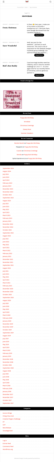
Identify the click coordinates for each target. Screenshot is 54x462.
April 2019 (6, 348)
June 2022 (6, 242)
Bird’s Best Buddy (10, 66)
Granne (19, 151)
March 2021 (6, 283)
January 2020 (7, 321)
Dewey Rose (27, 130)
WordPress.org (8, 450)
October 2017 (7, 400)
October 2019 (7, 330)
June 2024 (6, 177)
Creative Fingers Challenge (11, 419)
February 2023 (7, 218)
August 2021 (7, 268)
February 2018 (7, 389)
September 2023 (8, 198)
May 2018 (6, 380)
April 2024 (6, 180)
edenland (5, 24)
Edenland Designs (18, 458)
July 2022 (6, 239)
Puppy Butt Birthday (27, 118)
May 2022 (6, 245)
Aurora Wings (7, 413)
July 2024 (6, 174)
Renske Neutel (19, 143)
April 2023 (6, 213)
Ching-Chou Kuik (8, 416)
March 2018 (6, 386)
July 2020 (6, 304)
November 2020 (8, 292)
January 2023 (7, 221)
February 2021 (7, 286)
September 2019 (8, 333)
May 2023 (6, 210)
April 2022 (6, 248)
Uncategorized (8, 431)
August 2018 (7, 371)
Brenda (19, 155)
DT (4, 422)
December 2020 (8, 289)
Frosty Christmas (9, 27)
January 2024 (7, 186)
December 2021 (8, 260)
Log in (5, 441)
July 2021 (5, 271)
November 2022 (8, 227)
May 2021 (6, 277)
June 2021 (6, 274)
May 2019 (6, 345)
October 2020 (7, 295)
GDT (4, 425)
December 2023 (8, 189)
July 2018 (5, 374)
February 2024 (7, 183)
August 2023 (7, 201)
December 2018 (8, 359)
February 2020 (7, 318)
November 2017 (8, 398)
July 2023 (6, 204)
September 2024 (8, 169)
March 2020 (6, 315)
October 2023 (7, 195)
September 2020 (8, 298)
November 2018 (8, 362)
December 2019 (8, 324)
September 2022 (8, 233)
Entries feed (7, 444)
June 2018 (6, 377)
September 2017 (8, 403)
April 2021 (6, 280)
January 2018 (7, 392)
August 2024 (7, 172)
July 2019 (5, 339)
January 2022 (7, 257)
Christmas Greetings (27, 126)
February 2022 (7, 254)
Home (26, 7)
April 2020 (6, 312)
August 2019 (7, 336)
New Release (7, 428)
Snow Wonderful (10, 46)
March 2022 (6, 251)
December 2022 (8, 224)
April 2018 (6, 383)
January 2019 (7, 356)
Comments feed (8, 447)
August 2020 (7, 301)
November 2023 (8, 192)
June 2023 (6, 207)
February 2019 (7, 354)
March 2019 (6, 351)
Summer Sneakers (27, 133)
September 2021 (8, 265)
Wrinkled (27, 122)
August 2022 (7, 236)
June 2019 (6, 342)
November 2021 (8, 262)
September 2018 (8, 368)
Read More (40, 35)
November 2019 (8, 327)
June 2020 (6, 307)
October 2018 (7, 365)
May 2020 (6, 309)
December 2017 (8, 395)
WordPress (37, 458)
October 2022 (7, 230)
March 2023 (6, 216)
